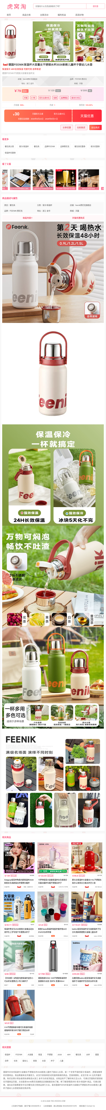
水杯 (88, 1054)
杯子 (52, 1060)
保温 (40, 1054)
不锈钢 (49, 1054)
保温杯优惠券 (10, 152)
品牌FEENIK (50, 146)
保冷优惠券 (95, 146)
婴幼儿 (25, 1060)
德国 (97, 1054)
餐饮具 (36, 146)
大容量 (30, 1054)
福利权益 (62, 14)
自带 (6, 1060)
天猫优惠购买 (78, 217)
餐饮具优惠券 (79, 146)
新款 (35, 1060)
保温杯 (7, 1054)
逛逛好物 (79, 14)
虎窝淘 (17, 6)
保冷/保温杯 (24, 146)
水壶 (44, 1060)
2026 (60, 1054)
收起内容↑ (28, 217)
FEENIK (19, 1054)
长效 (15, 1060)
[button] (45, 60)
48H (68, 1054)
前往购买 (95, 127)
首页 (9, 14)
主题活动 (44, 14)
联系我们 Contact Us (87, 1106)
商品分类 (26, 14)
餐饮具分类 (9, 146)
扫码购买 (81, 127)
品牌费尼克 (64, 146)
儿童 (61, 1060)
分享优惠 (67, 127)
